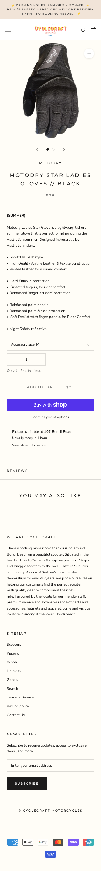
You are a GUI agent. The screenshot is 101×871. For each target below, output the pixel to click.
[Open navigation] (8, 30)
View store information (29, 445)
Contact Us (16, 714)
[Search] (83, 29)
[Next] (64, 149)
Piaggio (13, 653)
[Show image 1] (47, 149)
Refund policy (18, 706)
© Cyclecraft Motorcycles (51, 811)
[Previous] (37, 149)
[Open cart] (93, 29)
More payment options (50, 417)
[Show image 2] (53, 149)
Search (12, 688)
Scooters (14, 644)
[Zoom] (89, 53)
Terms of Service (20, 697)
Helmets (14, 671)
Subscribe (27, 783)
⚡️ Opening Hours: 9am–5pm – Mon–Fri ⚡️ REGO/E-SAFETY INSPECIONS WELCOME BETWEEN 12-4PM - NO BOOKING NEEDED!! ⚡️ (50, 9)
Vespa (12, 662)
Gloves (12, 679)
